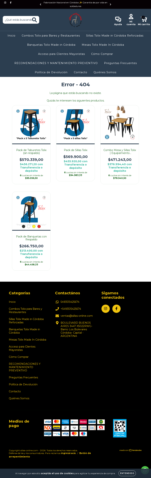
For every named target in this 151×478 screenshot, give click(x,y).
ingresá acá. (68, 453)
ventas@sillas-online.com (77, 315)
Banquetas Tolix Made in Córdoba (51, 44)
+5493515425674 (71, 308)
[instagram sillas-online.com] (5, 2)
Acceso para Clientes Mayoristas (61, 54)
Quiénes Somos (105, 72)
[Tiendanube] (130, 450)
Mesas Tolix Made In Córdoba (103, 44)
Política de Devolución (51, 72)
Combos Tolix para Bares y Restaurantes (51, 35)
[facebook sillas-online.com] (10, 2)
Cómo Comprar (102, 54)
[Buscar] (34, 20)
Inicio (11, 35)
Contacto (80, 72)
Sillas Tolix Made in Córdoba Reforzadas (114, 35)
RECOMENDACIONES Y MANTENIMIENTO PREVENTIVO (56, 63)
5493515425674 (70, 301)
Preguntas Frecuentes (120, 63)
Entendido (127, 473)
